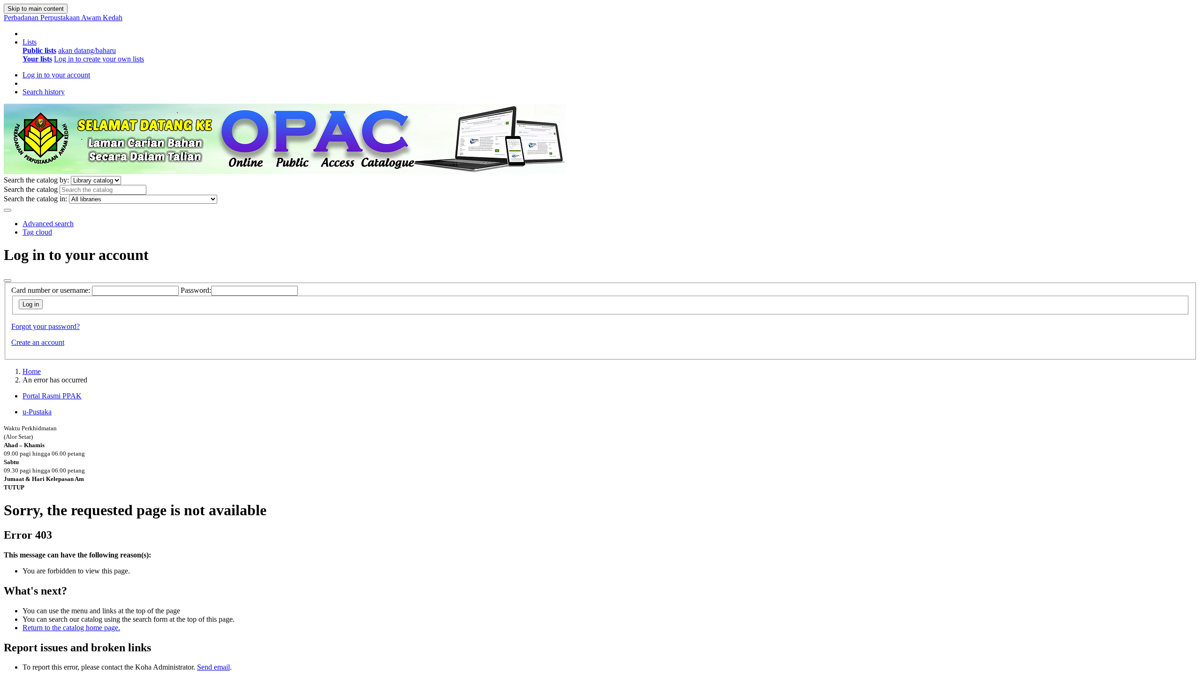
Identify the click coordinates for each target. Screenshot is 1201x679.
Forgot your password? (45, 326)
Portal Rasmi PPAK (52, 396)
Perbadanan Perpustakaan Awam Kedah (63, 18)
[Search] (7, 210)
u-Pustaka (37, 412)
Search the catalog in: (35, 199)
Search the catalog (31, 189)
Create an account (37, 342)
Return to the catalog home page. (71, 628)
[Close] (7, 280)
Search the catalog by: (36, 180)
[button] (30, 42)
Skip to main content (36, 8)
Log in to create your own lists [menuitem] (99, 59)
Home (32, 371)
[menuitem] (39, 50)
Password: (196, 290)
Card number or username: (50, 290)
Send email (213, 667)
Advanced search (48, 224)
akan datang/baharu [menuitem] (87, 50)
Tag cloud (37, 232)
